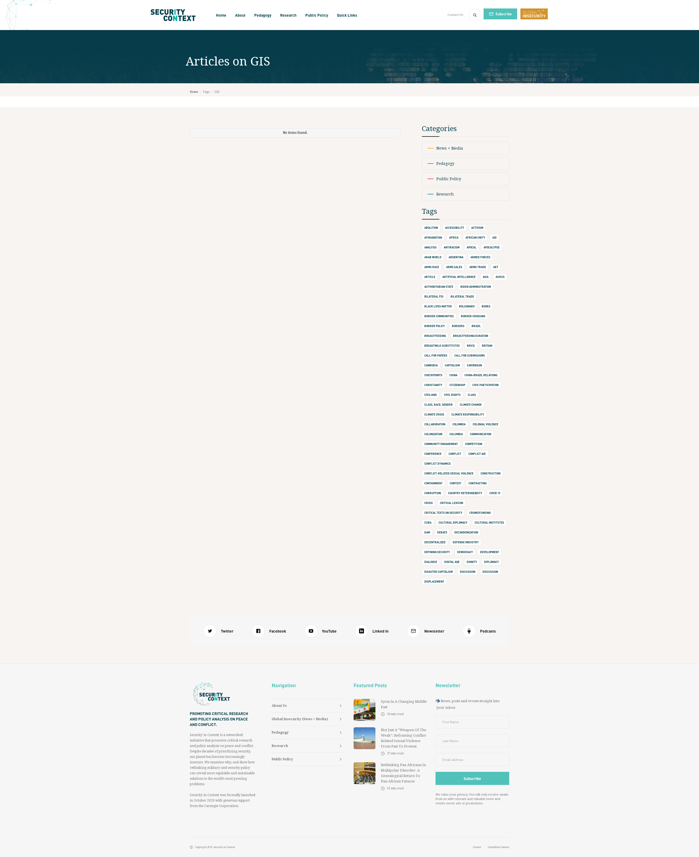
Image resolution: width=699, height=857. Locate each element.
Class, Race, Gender (438, 404)
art (495, 267)
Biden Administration (475, 286)
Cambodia (431, 365)
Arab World (433, 257)
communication (480, 434)
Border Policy (434, 326)
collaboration (434, 424)
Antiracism (452, 247)
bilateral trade (462, 296)
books (486, 306)
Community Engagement (441, 444)
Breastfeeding (435, 335)
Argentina (456, 257)
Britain (487, 345)
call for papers (435, 355)
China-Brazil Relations (480, 375)
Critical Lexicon (451, 503)
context (455, 483)
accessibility (454, 227)
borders (458, 326)
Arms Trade (477, 267)
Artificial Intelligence (459, 276)
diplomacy (491, 562)
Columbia (456, 434)
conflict (455, 453)
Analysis (430, 247)
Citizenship (457, 385)
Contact (477, 847)
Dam (427, 532)
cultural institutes (489, 522)
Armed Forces (480, 257)
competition (473, 444)
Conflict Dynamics (437, 463)
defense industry (466, 542)
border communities (439, 316)
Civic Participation (485, 385)
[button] (240, 15)
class (472, 394)
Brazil (476, 326)
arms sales (454, 267)
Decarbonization (466, 532)
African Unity (475, 237)
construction (490, 473)
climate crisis (434, 414)
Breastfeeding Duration (470, 335)
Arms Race (431, 267)
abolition (431, 227)
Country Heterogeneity (465, 493)
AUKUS (500, 276)
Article (429, 276)
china (453, 375)
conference (433, 453)
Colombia (459, 424)
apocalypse (492, 247)
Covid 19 (494, 493)
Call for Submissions (469, 355)
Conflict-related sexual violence (448, 473)
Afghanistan (433, 237)
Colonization (433, 434)
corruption (432, 493)
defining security (437, 552)
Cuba (427, 522)
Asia (485, 276)
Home (221, 15)
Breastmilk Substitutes (442, 345)
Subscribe (504, 13)
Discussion (490, 571)
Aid (494, 237)
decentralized (435, 542)
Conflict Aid (477, 453)
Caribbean (474, 365)
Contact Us (455, 15)
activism (477, 227)
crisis (428, 503)
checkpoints (433, 375)
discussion (467, 571)
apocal (471, 247)
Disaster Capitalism (438, 571)
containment (433, 483)
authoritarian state (438, 286)
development (489, 552)
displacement (434, 581)
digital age (452, 562)
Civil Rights (452, 394)
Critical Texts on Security (443, 512)
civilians (430, 394)
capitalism (452, 365)
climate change (471, 404)
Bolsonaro (467, 306)
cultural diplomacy (453, 522)
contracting (478, 483)
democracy (465, 552)
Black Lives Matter (438, 306)
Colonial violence (485, 424)
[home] (175, 15)
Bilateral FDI (433, 296)
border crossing (473, 316)
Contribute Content (498, 847)
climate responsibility (467, 414)
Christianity (433, 385)
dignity (472, 562)
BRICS (471, 345)
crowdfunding (480, 512)
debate (442, 532)
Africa (453, 237)
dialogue (430, 562)
